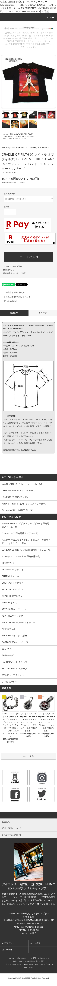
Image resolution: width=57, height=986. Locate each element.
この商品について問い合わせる (17, 297)
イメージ (43, 313)
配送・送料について (40, 958)
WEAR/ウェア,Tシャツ (18, 139)
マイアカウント (8, 943)
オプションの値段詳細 (12, 266)
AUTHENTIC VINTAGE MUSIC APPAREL (20, 136)
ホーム (5, 134)
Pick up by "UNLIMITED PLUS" (21, 134)
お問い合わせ (7, 950)
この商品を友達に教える (14, 292)
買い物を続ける (10, 301)
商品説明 (14, 313)
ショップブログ (45, 964)
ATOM (31, 967)
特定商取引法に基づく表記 (14, 273)
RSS (25, 967)
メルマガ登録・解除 (31, 964)
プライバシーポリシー (13, 964)
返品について (9, 270)
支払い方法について (23, 958)
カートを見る (35, 943)
